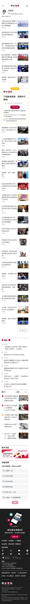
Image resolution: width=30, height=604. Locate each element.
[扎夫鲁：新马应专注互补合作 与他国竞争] (23, 310)
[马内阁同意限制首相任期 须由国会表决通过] (23, 299)
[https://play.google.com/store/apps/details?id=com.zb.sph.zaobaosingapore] (16, 557)
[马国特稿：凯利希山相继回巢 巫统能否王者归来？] (23, 254)
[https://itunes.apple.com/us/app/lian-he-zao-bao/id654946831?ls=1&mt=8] (6, 557)
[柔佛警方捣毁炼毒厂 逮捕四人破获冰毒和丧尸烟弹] (23, 164)
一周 (24, 392)
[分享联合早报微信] (19, 554)
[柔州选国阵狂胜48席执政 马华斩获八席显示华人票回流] (23, 69)
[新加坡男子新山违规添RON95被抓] (23, 243)
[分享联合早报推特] (11, 551)
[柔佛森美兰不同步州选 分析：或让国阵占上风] (23, 130)
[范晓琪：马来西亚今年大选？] (23, 277)
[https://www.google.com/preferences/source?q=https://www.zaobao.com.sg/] (6, 579)
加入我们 (4, 544)
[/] (15, 6)
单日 (18, 392)
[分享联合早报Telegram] (3, 554)
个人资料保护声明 (21, 573)
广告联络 (18, 541)
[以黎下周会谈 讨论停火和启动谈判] (23, 232)
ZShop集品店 (10, 576)
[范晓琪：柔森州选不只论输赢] (23, 80)
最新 (6, 340)
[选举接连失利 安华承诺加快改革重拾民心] (23, 35)
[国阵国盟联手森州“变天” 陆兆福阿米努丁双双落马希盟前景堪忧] (23, 46)
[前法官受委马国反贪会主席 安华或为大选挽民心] (23, 209)
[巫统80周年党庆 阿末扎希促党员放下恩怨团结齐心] (23, 187)
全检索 (3, 576)
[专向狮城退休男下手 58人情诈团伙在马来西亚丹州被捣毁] (23, 220)
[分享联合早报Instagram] (27, 551)
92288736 (19, 568)
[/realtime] (9, 340)
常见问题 (11, 544)
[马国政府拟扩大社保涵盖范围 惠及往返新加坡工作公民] (23, 198)
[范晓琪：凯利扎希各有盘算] (23, 321)
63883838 (10, 565)
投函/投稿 (5, 547)
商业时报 (23, 576)
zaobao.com (14, 592)
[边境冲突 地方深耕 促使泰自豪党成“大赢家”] (23, 288)
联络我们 (18, 544)
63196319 (13, 563)
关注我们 (11, 541)
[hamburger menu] (3, 6)
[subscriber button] (27, 6)
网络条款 (13, 573)
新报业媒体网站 (6, 573)
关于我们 (4, 541)
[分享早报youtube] (19, 551)
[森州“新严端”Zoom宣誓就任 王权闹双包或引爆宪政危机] (23, 153)
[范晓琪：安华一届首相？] (23, 175)
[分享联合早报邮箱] (27, 554)
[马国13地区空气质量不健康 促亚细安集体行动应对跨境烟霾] (23, 24)
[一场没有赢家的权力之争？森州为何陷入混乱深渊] (23, 142)
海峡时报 (17, 576)
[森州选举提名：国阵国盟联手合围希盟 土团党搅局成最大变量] (23, 58)
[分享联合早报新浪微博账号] (11, 554)
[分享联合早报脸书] (3, 551)
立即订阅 (15, 537)
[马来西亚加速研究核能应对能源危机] (23, 265)
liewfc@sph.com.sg (17, 14)
